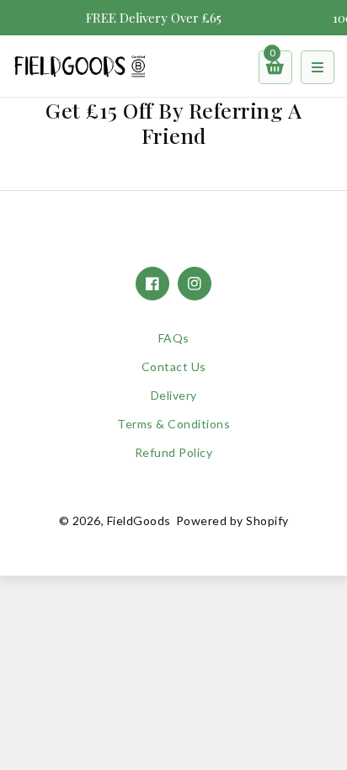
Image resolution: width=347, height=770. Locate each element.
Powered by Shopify (232, 520)
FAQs (174, 338)
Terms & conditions (173, 424)
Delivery (174, 395)
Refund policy (174, 452)
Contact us (173, 366)
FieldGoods (139, 520)
